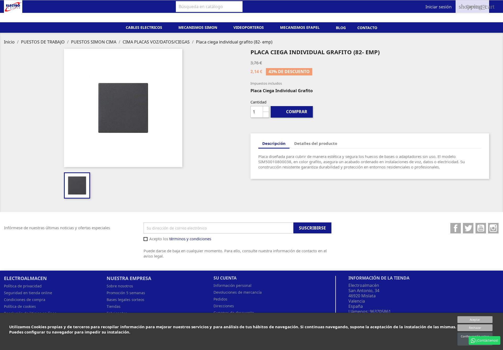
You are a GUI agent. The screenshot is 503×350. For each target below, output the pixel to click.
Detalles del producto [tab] (315, 143)
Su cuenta (225, 278)
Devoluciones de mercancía (238, 292)
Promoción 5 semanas (126, 292)
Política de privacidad (23, 285)
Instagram (493, 228)
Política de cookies (20, 306)
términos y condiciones (190, 238)
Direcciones (224, 305)
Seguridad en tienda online (28, 292)
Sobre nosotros (120, 285)
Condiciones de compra (24, 299)
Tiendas (114, 306)
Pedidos (220, 299)
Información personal (233, 285)
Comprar (292, 111)
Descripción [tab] (274, 143)
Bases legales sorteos (125, 299)
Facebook (455, 228)
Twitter (468, 228)
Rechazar (475, 328)
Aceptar (475, 319)
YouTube (480, 228)
